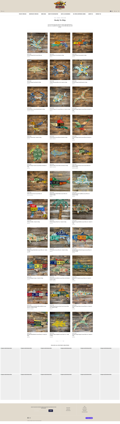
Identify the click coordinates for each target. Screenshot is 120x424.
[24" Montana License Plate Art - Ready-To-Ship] (60, 237)
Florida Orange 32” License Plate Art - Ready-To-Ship (60, 109)
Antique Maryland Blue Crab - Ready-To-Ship (58, 82)
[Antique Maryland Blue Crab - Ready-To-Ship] (60, 70)
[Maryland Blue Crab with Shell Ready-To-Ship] (37, 97)
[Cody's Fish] (60, 5)
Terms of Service (68, 410)
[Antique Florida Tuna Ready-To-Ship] (82, 43)
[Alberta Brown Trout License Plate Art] (37, 181)
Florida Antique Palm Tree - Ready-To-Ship (58, 221)
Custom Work (84, 410)
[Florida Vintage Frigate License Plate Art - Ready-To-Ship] (82, 322)
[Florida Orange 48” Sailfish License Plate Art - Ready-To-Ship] (82, 181)
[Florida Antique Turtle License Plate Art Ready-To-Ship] (37, 153)
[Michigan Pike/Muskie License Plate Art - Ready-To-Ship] (37, 322)
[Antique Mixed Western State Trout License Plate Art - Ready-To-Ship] (60, 294)
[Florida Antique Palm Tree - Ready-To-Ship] (60, 209)
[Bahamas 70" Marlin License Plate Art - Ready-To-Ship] (82, 265)
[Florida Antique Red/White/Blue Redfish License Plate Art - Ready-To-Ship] (37, 294)
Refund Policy (68, 409)
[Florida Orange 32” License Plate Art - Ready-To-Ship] (60, 97)
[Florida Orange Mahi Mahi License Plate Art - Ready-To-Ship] (37, 237)
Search (3, 11)
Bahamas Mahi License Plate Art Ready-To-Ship (59, 165)
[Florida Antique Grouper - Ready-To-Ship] (37, 265)
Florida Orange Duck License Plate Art (34, 55)
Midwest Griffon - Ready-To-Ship (33, 221)
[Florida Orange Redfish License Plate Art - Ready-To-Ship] (82, 209)
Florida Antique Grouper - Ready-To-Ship (35, 278)
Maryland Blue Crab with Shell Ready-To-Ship (36, 109)
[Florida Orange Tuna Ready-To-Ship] (37, 70)
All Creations (84, 407)
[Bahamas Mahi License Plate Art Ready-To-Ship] (60, 153)
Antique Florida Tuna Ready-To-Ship (79, 55)
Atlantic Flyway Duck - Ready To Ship (34, 137)
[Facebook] (110, 11)
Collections (58, 17)
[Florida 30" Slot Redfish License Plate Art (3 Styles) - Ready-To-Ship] (60, 265)
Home (55, 17)
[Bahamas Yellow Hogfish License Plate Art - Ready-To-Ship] (60, 322)
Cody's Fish (29, 164)
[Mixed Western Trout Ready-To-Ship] (60, 43)
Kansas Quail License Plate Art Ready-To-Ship (58, 137)
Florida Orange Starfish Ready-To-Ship (79, 82)
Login (116, 11)
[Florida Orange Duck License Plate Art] (37, 43)
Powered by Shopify (38, 420)
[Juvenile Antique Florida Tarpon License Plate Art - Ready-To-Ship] (82, 237)
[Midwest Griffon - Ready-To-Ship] (37, 209)
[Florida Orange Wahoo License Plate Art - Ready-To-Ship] (82, 294)
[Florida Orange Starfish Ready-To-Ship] (82, 70)
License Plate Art (84, 409)
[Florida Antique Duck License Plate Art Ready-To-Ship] (82, 125)
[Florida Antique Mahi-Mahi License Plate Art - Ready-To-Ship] (60, 181)
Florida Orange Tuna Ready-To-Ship (34, 82)
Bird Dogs (43, 13)
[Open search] (1, 11)
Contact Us (98, 13)
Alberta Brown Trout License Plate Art (34, 193)
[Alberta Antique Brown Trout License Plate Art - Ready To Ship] (82, 153)
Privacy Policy (68, 407)
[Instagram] (30, 417)
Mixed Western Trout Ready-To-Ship (57, 55)
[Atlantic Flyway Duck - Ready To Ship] (37, 125)
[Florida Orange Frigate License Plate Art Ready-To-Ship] (82, 97)
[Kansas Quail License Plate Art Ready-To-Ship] (60, 125)
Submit (50, 410)
